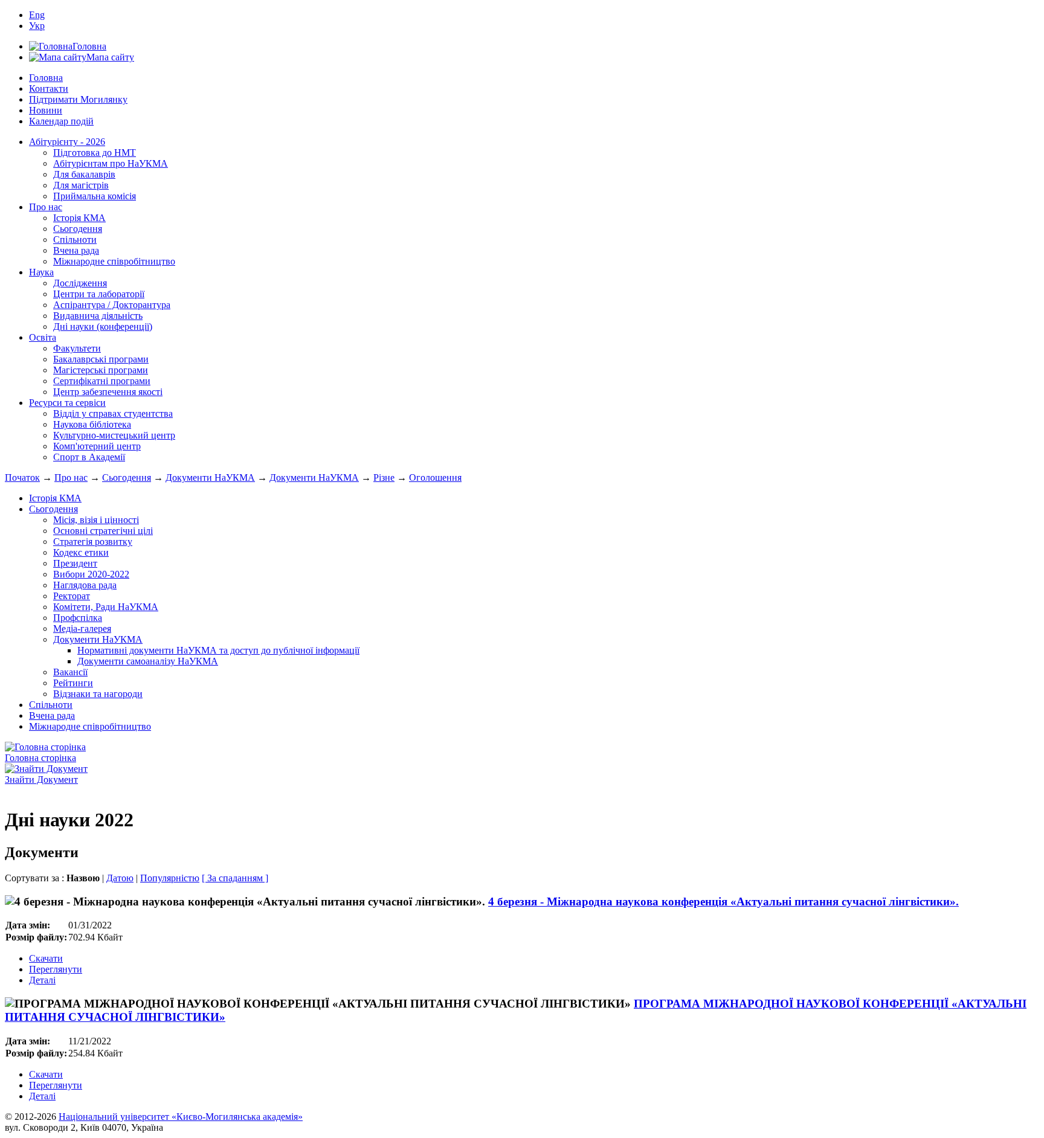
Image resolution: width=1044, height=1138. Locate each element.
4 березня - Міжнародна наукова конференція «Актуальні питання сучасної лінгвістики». (723, 901)
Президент (75, 563)
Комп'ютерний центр (97, 446)
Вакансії (70, 672)
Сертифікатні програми (101, 381)
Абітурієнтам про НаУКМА (110, 163)
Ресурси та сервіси (67, 402)
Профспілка (77, 617)
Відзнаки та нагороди (98, 694)
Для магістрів (81, 185)
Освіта (42, 337)
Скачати (46, 958)
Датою (120, 878)
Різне (384, 477)
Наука (41, 272)
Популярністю (169, 878)
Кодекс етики (81, 552)
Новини (45, 110)
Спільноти (75, 239)
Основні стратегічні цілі (103, 531)
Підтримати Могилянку (78, 99)
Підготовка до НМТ (94, 152)
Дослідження (80, 283)
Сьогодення (77, 228)
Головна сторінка (40, 758)
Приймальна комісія (94, 196)
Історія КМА (79, 218)
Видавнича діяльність (98, 315)
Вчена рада (76, 250)
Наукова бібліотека (92, 424)
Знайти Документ (41, 779)
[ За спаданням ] (235, 878)
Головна (46, 77)
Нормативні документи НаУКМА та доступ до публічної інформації (218, 650)
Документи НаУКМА (210, 477)
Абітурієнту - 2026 (67, 142)
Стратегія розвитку (92, 541)
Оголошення (435, 477)
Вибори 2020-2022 (91, 574)
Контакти (48, 88)
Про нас (45, 207)
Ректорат (71, 596)
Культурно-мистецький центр (114, 435)
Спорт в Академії (89, 457)
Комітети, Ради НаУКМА (105, 607)
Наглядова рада (85, 585)
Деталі (42, 980)
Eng (37, 15)
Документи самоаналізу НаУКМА (147, 661)
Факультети (77, 348)
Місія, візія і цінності (96, 520)
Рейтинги (73, 683)
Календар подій (61, 121)
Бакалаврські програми (101, 359)
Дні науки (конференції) (102, 326)
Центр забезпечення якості (108, 392)
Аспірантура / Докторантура (111, 305)
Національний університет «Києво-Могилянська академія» (181, 1116)
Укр (37, 26)
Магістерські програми (100, 370)
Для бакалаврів (84, 174)
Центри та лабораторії (98, 294)
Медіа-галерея (82, 628)
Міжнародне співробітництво (114, 261)
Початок (22, 477)
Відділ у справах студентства (113, 413)
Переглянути (55, 969)
